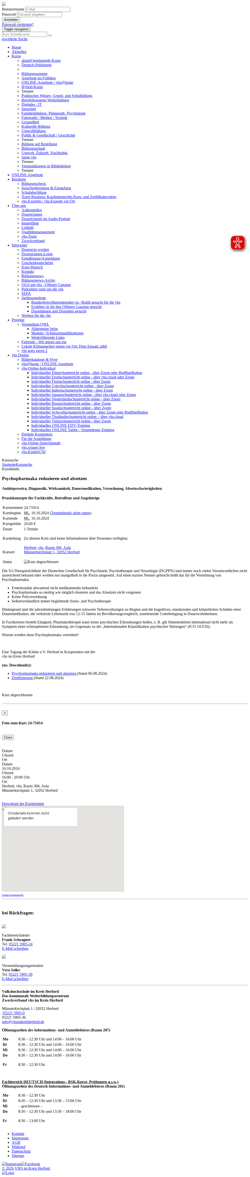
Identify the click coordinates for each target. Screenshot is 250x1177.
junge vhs (28, 157)
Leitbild (27, 227)
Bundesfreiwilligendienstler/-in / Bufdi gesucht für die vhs (75, 302)
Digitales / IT (31, 104)
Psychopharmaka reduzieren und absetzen (44, 673)
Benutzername (13, 9)
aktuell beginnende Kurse (41, 60)
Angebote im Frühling (38, 78)
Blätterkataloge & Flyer (39, 359)
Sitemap (18, 1156)
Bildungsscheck (33, 184)
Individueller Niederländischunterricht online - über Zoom (75, 399)
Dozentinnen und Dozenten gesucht (58, 311)
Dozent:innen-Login (37, 254)
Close (8, 737)
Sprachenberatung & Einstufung (46, 188)
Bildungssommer (34, 74)
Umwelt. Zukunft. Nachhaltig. (44, 153)
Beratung (19, 179)
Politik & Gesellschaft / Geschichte (48, 135)
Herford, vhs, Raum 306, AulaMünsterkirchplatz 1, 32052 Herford (52, 550)
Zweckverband (33, 241)
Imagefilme (30, 223)
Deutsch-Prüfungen (36, 65)
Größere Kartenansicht (12, 895)
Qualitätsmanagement (38, 232)
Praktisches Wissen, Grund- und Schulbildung (56, 96)
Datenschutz (21, 1151)
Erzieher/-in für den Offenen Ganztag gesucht (66, 307)
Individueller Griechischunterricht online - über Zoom (72, 386)
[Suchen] (50, 35)
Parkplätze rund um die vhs (42, 289)
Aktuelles (19, 52)
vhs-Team (29, 236)
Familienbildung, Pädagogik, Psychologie (53, 113)
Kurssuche (24, 464)
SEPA (26, 293)
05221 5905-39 (20, 974)
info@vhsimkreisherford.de (23, 1022)
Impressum (20, 1138)
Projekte (18, 320)
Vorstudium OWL (35, 324)
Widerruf (18, 1147)
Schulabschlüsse (34, 192)
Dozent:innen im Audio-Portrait (45, 219)
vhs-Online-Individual (38, 368)
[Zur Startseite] (4, 4)
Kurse (16, 56)
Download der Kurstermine (23, 804)
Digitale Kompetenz (36, 434)
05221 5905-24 (20, 944)
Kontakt (27, 271)
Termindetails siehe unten (70, 513)
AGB (16, 1142)
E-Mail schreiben (15, 948)
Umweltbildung (33, 131)
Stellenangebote (33, 298)
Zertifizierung (23, 678)
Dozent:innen (31, 214)
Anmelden (11, 19)
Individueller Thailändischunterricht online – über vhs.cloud (77, 417)
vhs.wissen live (33, 447)
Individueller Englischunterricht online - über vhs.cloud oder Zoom (82, 377)
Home (16, 47)
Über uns (19, 205)
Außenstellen (31, 210)
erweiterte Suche (15, 39)
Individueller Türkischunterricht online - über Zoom (71, 421)
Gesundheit (30, 122)
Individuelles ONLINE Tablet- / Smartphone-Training (72, 430)
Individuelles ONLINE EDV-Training (60, 425)
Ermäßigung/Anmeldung (40, 258)
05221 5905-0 (13, 1013)
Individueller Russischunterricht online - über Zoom (71, 403)
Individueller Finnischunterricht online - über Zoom (70, 381)
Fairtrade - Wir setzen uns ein (43, 342)
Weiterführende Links (48, 337)
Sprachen (28, 109)
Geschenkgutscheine (37, 263)
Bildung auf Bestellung (39, 144)
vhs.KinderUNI (33, 452)
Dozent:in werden (35, 249)
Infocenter (19, 245)
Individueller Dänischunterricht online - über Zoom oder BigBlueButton (86, 373)
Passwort (9, 14)
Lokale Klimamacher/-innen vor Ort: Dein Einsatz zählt (64, 346)
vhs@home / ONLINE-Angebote (47, 364)
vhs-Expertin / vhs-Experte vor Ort (48, 201)
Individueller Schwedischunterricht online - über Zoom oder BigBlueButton (89, 412)
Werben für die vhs (36, 315)
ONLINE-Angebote (27, 175)
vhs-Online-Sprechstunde (41, 443)
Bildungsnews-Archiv (38, 280)
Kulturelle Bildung (35, 126)
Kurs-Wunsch (32, 267)
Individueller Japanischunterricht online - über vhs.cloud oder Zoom (83, 395)
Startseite (9, 464)
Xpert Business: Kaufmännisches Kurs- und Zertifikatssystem (68, 197)
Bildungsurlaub (33, 148)
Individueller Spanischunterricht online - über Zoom (71, 408)
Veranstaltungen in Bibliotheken (46, 166)
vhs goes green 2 (34, 351)
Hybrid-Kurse (32, 87)
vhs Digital (20, 355)
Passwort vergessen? (18, 24)
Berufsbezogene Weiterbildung (45, 100)
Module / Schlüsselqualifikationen (57, 333)
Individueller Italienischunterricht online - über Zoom (72, 390)
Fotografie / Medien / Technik (44, 118)
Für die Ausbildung (36, 439)
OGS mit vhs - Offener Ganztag (46, 285)
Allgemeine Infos (44, 329)
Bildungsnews (32, 276)
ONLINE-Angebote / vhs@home (47, 82)
